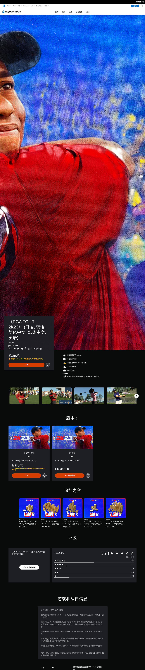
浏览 (87, 12)
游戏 (19, 6)
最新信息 (38, 6)
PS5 (14, 6)
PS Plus (25, 6)
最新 (56, 12)
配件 (32, 6)
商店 (8, 6)
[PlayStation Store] (12, 11)
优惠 (70, 12)
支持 (46, 6)
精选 (63, 12)
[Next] (136, 396)
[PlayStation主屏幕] (4, 6)
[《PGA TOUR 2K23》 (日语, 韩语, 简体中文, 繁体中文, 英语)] (24, 395)
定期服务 (79, 12)
